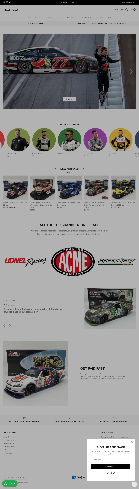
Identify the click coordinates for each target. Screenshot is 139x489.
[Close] (132, 441)
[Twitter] (107, 473)
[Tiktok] (114, 473)
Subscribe (110, 467)
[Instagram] (111, 473)
